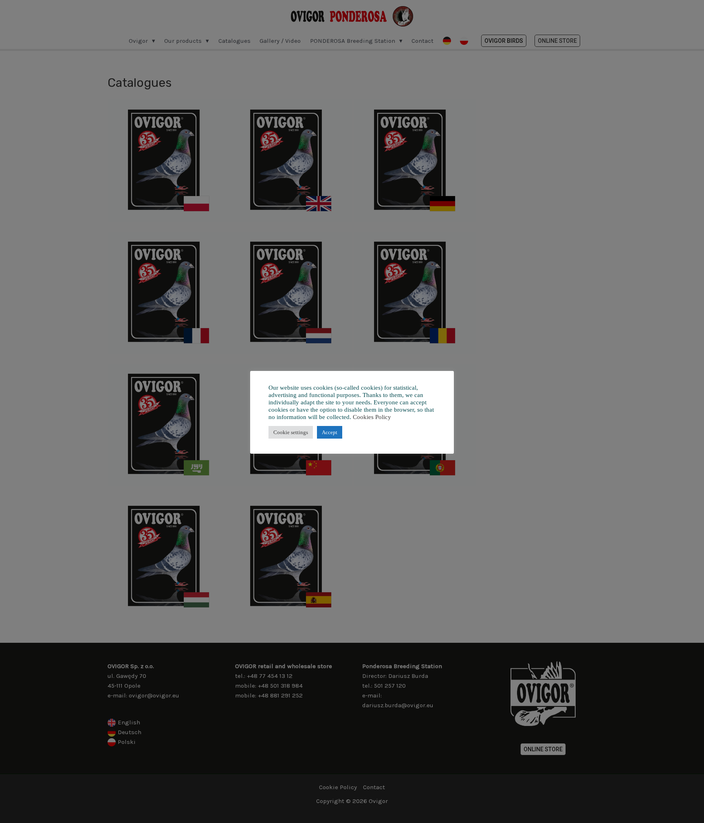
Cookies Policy (372, 417)
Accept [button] (329, 432)
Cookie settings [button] (290, 432)
